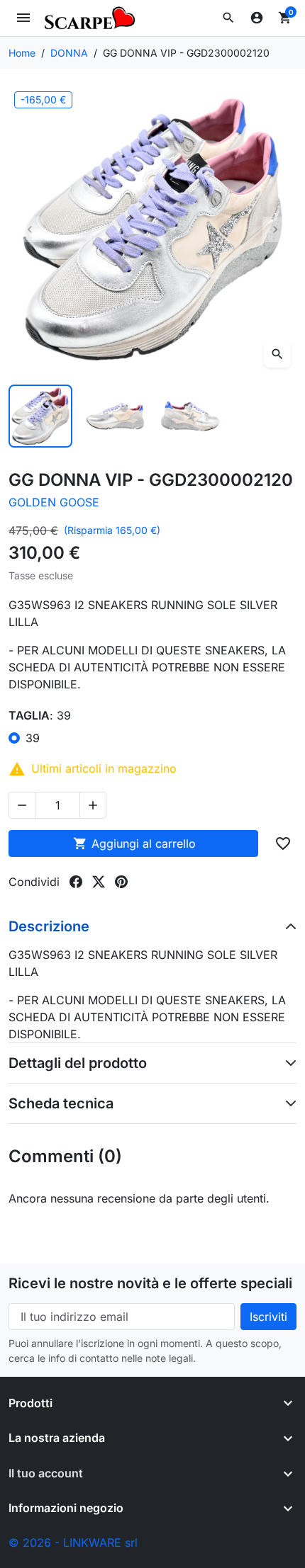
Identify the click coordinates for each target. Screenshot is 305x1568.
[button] (228, 17)
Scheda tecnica (61, 1103)
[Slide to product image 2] (116, 416)
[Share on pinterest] (121, 881)
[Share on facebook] (76, 881)
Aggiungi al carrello (134, 843)
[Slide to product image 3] (190, 416)
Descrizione (49, 926)
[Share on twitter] (98, 881)
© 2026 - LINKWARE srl (73, 1542)
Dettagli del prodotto (78, 1063)
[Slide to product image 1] (40, 416)
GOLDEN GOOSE (54, 502)
